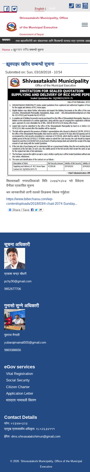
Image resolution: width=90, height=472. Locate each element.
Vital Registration (19, 374)
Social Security (18, 380)
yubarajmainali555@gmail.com (25, 342)
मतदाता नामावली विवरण (21, 400)
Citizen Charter (18, 387)
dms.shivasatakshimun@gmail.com (35, 436)
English (39, 8)
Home (6, 49)
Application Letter (19, 393)
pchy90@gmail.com (18, 281)
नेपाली (52, 8)
